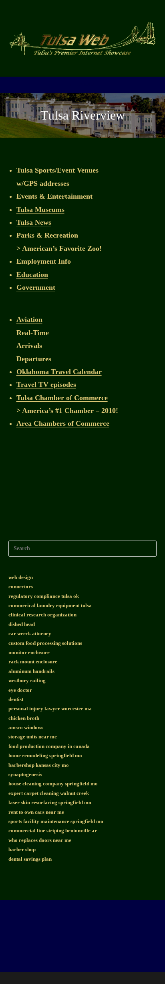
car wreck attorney (29, 633)
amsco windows (25, 727)
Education (32, 274)
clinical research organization (42, 615)
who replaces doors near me (39, 840)
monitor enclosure (29, 652)
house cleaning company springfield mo (53, 784)
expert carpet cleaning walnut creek (48, 793)
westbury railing (27, 680)
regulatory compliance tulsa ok (43, 596)
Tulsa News (33, 222)
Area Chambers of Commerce (62, 423)
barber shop (22, 849)
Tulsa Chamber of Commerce (62, 398)
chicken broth (23, 718)
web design (20, 577)
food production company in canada (49, 746)
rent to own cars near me (36, 812)
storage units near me (32, 737)
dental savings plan (30, 859)
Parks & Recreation (47, 235)
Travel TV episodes (46, 384)
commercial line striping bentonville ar (52, 830)
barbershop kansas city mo (38, 765)
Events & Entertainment (54, 196)
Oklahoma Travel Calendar (59, 372)
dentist (15, 699)
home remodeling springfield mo (45, 755)
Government (35, 287)
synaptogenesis (25, 774)
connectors (20, 586)
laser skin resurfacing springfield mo (49, 802)
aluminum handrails (31, 671)
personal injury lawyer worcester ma (50, 708)
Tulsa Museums (40, 209)
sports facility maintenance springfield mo (55, 821)
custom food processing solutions (45, 643)
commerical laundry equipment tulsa (50, 605)
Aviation (29, 319)
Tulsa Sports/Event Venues (57, 170)
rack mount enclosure (32, 662)
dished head (21, 624)
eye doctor (20, 690)
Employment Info (43, 261)
